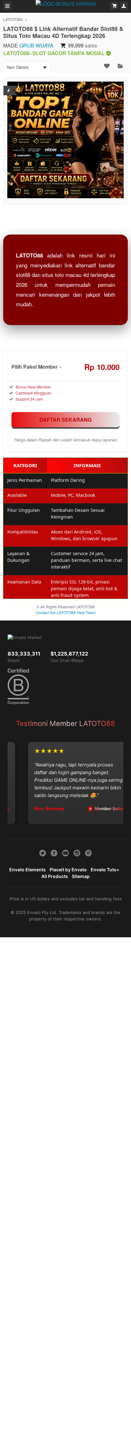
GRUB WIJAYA (36, 45)
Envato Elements (27, 869)
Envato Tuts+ (105, 869)
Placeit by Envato (68, 869)
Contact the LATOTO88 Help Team (65, 612)
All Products (54, 876)
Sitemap (81, 876)
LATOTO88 (12, 19)
